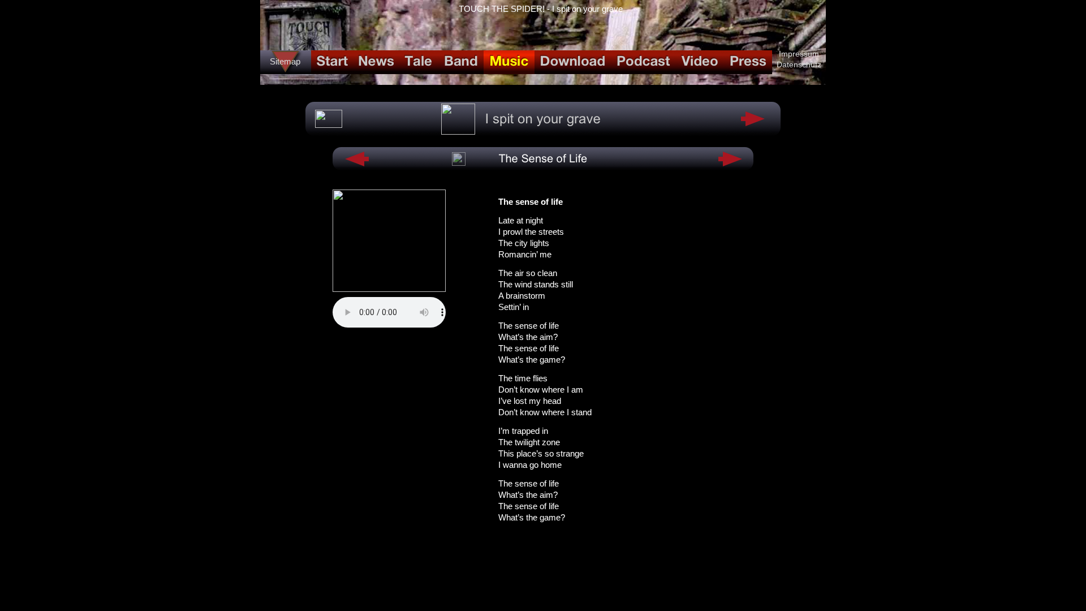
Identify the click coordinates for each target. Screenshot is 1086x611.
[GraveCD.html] (458, 131)
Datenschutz (799, 64)
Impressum (799, 53)
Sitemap (285, 61)
